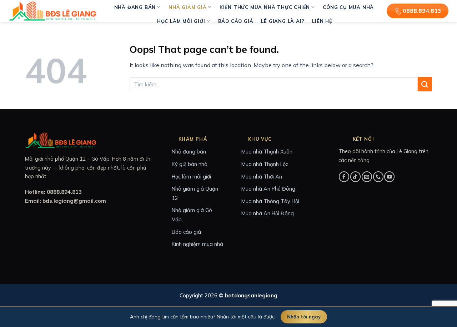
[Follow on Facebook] (344, 176)
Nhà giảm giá (188, 7)
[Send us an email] (367, 176)
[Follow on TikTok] (355, 176)
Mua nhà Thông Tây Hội (270, 201)
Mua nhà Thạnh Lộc (264, 164)
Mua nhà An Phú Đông (268, 188)
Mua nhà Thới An (261, 176)
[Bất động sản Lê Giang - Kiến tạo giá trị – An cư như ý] (54, 11)
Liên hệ (322, 21)
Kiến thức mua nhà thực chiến (265, 7)
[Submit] (425, 84)
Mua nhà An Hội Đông (267, 213)
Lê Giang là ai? (282, 21)
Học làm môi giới (181, 21)
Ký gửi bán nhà (189, 164)
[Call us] (378, 176)
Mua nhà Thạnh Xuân (266, 151)
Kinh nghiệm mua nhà (197, 244)
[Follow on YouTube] (389, 176)
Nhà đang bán (135, 7)
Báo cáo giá (235, 21)
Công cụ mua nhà (348, 7)
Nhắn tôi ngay (304, 317)
